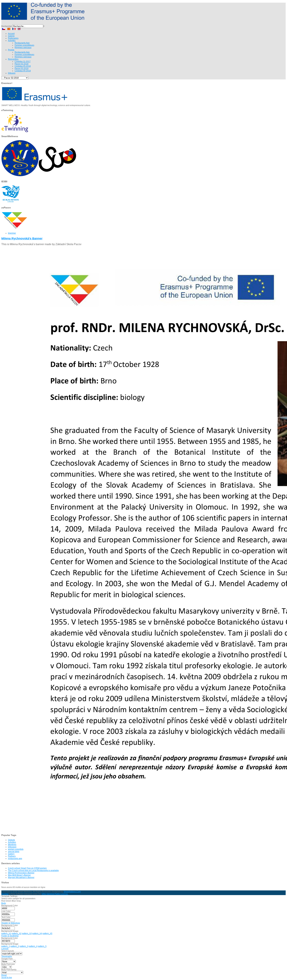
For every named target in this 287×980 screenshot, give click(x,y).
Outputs (11, 840)
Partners (12, 856)
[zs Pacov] (14, 229)
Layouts (4, 948)
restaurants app (15, 858)
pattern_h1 (6, 933)
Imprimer (12, 233)
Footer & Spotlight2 (10, 936)
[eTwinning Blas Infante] (14, 131)
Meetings (12, 844)
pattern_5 (42, 946)
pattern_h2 (16, 933)
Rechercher (6, 26)
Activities (12, 842)
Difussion (12, 847)
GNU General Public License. (55, 894)
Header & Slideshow (10, 923)
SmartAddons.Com (72, 891)
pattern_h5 (47, 933)
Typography (6, 956)
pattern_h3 (27, 933)
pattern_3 (24, 946)
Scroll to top (6, 977)
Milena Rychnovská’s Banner (22, 238)
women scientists (15, 849)
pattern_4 (33, 946)
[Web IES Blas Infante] (10, 203)
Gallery (11, 854)
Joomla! (4, 894)
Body (3, 903)
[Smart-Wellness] (42, 19)
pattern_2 (14, 946)
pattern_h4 (37, 933)
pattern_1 (5, 946)
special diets (13, 851)
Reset (4, 975)
